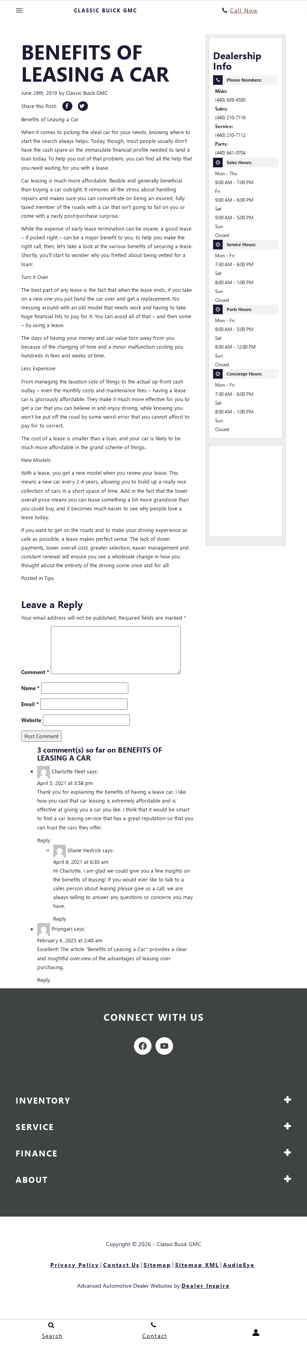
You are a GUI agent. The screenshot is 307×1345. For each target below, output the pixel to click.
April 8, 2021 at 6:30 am (80, 861)
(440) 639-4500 (230, 100)
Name (30, 688)
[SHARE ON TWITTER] (83, 106)
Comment (35, 671)
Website (31, 720)
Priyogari (62, 928)
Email (30, 704)
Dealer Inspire (205, 1285)
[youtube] (164, 1046)
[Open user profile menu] (256, 1333)
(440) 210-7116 (230, 117)
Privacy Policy (74, 1265)
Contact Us (121, 1265)
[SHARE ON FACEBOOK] (67, 106)
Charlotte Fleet (68, 771)
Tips (49, 577)
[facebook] (143, 1046)
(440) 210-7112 (230, 135)
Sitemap (157, 1265)
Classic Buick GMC (87, 92)
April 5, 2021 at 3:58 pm (65, 782)
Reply (43, 840)
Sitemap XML (197, 1265)
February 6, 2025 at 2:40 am (69, 940)
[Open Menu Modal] (19, 10)
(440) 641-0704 (230, 153)
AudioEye (239, 1265)
